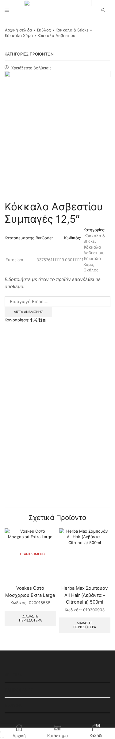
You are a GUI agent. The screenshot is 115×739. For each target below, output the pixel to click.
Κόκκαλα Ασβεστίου (56, 35)
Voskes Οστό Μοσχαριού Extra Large (30, 591)
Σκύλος (43, 29)
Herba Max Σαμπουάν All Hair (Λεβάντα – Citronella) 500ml (84, 595)
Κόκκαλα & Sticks (72, 29)
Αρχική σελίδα (18, 29)
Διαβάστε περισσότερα (30, 618)
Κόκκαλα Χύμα (19, 35)
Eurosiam (14, 259)
